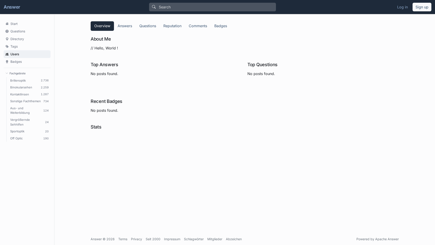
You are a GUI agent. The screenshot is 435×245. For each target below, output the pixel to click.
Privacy (136, 239)
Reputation (172, 26)
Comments (198, 26)
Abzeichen (234, 239)
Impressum (172, 239)
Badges (220, 26)
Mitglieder (214, 239)
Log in (402, 7)
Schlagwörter (194, 239)
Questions (147, 26)
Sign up (422, 7)
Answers (125, 26)
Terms (122, 239)
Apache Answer (387, 239)
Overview (102, 26)
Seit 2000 (153, 239)
